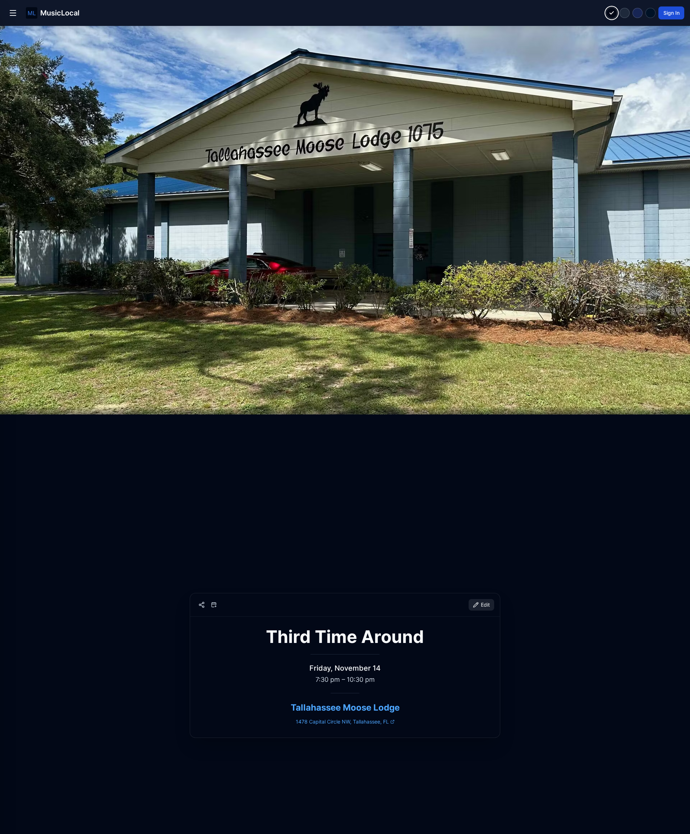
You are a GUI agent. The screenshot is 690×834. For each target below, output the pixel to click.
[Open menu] (13, 13)
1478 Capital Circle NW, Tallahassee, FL (342, 722)
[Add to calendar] (214, 605)
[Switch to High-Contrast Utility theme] (650, 13)
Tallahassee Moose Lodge (345, 707)
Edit (485, 605)
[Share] (201, 605)
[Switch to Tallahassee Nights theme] (637, 13)
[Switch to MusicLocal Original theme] (611, 13)
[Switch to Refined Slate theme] (625, 13)
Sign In (671, 13)
